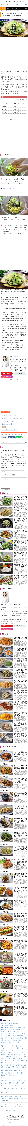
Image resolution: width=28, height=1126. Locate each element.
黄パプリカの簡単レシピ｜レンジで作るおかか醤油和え (20, 714)
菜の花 (20, 1054)
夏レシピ (11, 1042)
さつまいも (12, 1048)
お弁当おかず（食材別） (8, 1027)
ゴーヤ (14, 1058)
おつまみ (11, 1029)
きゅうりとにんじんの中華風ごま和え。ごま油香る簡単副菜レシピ (20, 767)
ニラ (9, 1058)
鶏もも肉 (10, 1073)
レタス (9, 1052)
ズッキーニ (20, 1058)
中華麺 (9, 1083)
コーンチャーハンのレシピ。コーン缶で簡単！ (20, 682)
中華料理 (18, 1029)
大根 (13, 1046)
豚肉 (6, 1070)
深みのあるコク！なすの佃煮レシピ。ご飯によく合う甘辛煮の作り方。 (20, 981)
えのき (17, 1065)
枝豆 (2, 1062)
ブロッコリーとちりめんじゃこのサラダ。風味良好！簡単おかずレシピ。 (20, 498)
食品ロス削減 (17, 1040)
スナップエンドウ (22, 1060)
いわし (12, 1104)
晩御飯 (12, 1038)
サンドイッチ (11, 1031)
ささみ (16, 1073)
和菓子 (9, 1033)
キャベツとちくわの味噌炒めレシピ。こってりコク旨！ (20, 509)
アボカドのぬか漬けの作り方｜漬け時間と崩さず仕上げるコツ (20, 660)
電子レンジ (4, 1029)
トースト (13, 1081)
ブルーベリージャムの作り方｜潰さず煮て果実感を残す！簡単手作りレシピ (20, 794)
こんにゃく (4, 1098)
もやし (20, 1056)
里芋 (18, 1048)
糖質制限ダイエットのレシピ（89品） (13, 418)
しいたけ (23, 1065)
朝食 (2, 1038)
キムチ (11, 1098)
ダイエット (4, 1042)
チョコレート (4, 1092)
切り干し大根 (4, 1100)
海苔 (6, 1106)
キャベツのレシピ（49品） (9, 430)
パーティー (16, 1033)
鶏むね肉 (3, 1073)
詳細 (18, 459)
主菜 (8, 8)
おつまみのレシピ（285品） (10, 415)
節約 (24, 1027)
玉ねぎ (3, 1050)
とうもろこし (4, 1065)
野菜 (2, 1040)
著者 (26, 8)
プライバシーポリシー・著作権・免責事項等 (14, 1125)
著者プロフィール (14, 1122)
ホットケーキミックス (7, 1085)
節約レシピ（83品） (8, 424)
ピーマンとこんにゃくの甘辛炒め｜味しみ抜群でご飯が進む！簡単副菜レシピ (20, 834)
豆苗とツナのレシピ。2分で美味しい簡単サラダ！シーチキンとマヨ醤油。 (21, 543)
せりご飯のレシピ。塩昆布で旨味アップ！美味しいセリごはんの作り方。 (20, 520)
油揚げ (11, 1096)
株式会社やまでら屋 (18, 1117)
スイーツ (21, 8)
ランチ (7, 1038)
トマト (19, 1050)
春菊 (15, 1054)
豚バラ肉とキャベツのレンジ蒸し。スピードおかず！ (20, 577)
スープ (19, 1031)
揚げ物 (8, 1036)
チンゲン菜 (9, 1054)
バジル (18, 1067)
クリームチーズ (20, 1089)
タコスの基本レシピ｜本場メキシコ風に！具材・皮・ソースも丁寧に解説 (20, 928)
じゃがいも (4, 1048)
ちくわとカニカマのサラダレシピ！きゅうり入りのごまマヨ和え (20, 954)
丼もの (3, 1036)
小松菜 (3, 1054)
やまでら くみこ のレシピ (14, 2)
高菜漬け (16, 1098)
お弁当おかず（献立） (7, 1025)
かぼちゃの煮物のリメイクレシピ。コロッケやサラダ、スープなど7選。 (21, 995)
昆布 (2, 1106)
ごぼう (15, 1056)
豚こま (15, 1070)
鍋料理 (23, 1033)
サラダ (14, 1036)
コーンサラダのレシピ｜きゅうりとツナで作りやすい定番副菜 (20, 807)
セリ (25, 1054)
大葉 (13, 1067)
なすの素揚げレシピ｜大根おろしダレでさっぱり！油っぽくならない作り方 (20, 821)
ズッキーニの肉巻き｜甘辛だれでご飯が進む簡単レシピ (20, 703)
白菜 (14, 1052)
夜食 (21, 1038)
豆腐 (6, 1096)
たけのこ (7, 1067)
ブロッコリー (4, 1060)
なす (7, 1050)
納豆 (2, 1096)
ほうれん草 (20, 1052)
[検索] (26, 5)
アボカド (3, 1058)
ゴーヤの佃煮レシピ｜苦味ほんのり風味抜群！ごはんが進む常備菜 (20, 875)
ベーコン (22, 1075)
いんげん (12, 1060)
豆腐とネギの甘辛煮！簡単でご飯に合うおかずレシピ (20, 639)
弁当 (16, 8)
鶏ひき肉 (11, 1075)
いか (17, 1104)
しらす (7, 1104)
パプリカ (13, 1050)
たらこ (15, 1106)
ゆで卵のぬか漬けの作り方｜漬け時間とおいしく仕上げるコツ (20, 649)
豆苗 (25, 1056)
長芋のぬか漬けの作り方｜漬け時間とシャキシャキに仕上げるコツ (20, 735)
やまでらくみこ (8, 604)
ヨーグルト (11, 1089)
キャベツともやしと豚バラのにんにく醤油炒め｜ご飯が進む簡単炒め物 (20, 848)
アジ (2, 1104)
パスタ (25, 1081)
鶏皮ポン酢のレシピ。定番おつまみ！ (20, 901)
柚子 (2, 1067)
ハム (17, 1075)
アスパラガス (9, 1062)
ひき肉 (21, 1073)
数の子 (21, 1106)
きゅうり (18, 1046)
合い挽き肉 (4, 1075)
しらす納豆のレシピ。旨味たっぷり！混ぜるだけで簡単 (20, 724)
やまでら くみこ (18, 356)
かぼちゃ (8, 1056)
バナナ (3, 1110)
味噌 (16, 1085)
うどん (19, 1081)
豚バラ (21, 1070)
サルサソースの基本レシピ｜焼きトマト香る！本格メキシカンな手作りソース (20, 889)
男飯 (25, 1038)
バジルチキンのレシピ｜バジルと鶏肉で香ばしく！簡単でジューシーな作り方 (20, 780)
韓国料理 (3, 1031)
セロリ (3, 1056)
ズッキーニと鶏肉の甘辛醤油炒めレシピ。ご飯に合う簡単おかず (20, 915)
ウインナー (4, 1077)
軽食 (17, 1038)
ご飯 (2, 1081)
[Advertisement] (14, 53)
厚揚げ (17, 1096)
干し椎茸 (23, 1098)
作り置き (18, 1027)
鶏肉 (10, 1070)
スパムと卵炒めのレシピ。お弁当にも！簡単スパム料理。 (20, 942)
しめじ (12, 1065)
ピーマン (7, 1046)
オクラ (16, 1062)
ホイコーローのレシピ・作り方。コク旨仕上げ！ (20, 532)
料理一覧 (3, 8)
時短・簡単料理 (13, 1023)
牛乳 (5, 1089)
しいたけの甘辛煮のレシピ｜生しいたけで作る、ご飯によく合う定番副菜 (20, 754)
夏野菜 (17, 1042)
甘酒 (17, 1083)
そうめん (3, 1083)
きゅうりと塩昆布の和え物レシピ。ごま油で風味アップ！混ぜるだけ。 (20, 554)
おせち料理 (8, 1040)
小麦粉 (22, 1083)
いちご (14, 1110)
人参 (2, 1046)
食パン (7, 1081)
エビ (24, 1104)
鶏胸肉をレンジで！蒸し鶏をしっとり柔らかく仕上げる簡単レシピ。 (20, 566)
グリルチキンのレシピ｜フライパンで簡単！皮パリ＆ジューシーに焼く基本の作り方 (20, 862)
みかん (8, 1110)
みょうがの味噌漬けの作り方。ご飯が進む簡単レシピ (20, 692)
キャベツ (3, 1052)
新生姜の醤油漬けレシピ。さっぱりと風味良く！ (20, 1008)
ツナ (10, 1106)
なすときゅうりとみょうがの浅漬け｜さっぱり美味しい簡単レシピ (20, 671)
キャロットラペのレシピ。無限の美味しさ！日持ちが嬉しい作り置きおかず (20, 968)
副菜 (12, 8)
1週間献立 (20, 1036)
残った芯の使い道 (11, 188)
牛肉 (2, 1070)
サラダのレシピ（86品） (9, 421)
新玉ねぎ (24, 1067)
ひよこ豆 (22, 1096)
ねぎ (22, 1048)
